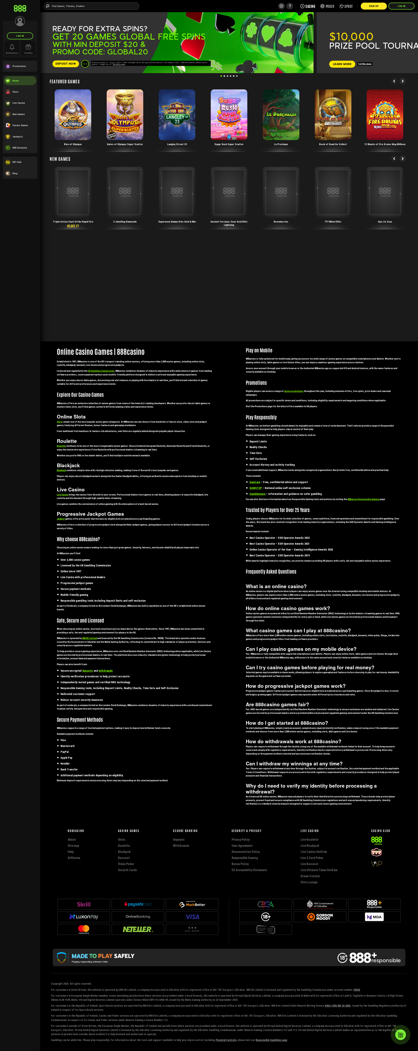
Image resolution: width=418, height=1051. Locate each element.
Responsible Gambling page (271, 1040)
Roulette (61, 446)
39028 (356, 989)
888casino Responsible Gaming (363, 499)
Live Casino (62, 494)
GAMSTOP (255, 488)
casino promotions (293, 391)
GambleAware (257, 494)
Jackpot (61, 518)
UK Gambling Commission (101, 371)
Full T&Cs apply (119, 64)
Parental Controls (226, 1040)
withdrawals (106, 671)
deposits (87, 671)
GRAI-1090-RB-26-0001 (338, 1005)
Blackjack (61, 470)
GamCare (254, 482)
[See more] (85, 64)
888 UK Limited (89, 638)
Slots (59, 421)
